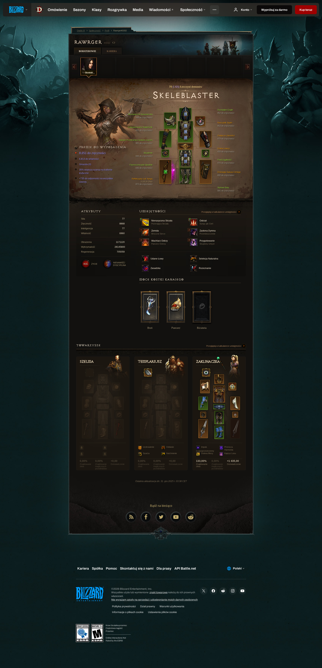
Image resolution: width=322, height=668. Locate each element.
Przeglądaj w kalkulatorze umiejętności (219, 212)
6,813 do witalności (89, 159)
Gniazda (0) (85, 164)
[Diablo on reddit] (190, 517)
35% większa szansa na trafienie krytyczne (95, 171)
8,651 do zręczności (92, 153)
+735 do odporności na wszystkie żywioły (96, 180)
